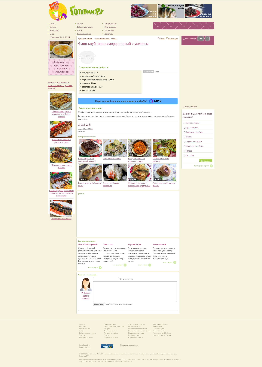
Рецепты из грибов (111, 333)
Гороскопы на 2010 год (162, 333)
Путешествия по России (162, 335)
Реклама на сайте (159, 331)
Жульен (189, 136)
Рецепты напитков (111, 337)
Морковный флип (134, 244)
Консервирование (86, 337)
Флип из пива (108, 244)
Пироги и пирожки (194, 141)
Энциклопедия (158, 329)
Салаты (82, 324)
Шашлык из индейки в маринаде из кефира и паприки (61, 114)
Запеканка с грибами (194, 132)
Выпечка (82, 326)
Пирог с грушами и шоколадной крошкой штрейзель (87, 161)
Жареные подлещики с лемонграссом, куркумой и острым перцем (139, 185)
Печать (162, 38)
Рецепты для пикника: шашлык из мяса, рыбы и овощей (60, 85)
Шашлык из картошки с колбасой (61, 166)
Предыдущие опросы (201, 166)
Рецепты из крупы (111, 331)
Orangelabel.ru (84, 347)
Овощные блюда (110, 324)
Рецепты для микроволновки (139, 331)
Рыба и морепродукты (87, 333)
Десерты (107, 329)
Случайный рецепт (135, 337)
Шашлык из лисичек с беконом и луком (61, 140)
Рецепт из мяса (84, 329)
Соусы (106, 335)
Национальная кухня (136, 333)
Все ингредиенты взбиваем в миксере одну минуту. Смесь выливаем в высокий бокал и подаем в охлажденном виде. (164, 253)
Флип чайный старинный (87, 244)
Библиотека (157, 326)
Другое (189, 150)
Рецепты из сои (134, 326)
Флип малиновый (159, 244)
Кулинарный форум (160, 324)
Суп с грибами (192, 127)
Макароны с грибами (194, 146)
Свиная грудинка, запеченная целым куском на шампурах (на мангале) (61, 193)
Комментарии (173, 38)
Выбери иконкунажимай (85, 295)
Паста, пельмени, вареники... (114, 326)
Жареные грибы (192, 122)
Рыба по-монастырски (112, 158)
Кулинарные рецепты (85, 38)
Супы (81, 331)
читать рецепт (93, 267)
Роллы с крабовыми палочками (111, 184)
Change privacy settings (129, 345)
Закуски (82, 335)
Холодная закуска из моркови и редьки (136, 159)
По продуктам (133, 335)
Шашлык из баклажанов (61, 218)
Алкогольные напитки (102, 38)
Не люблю (190, 155)
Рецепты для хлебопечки (137, 329)
